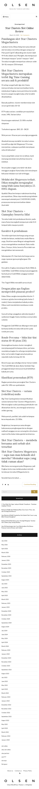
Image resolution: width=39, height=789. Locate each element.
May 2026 (5, 544)
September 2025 (7, 576)
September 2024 (7, 623)
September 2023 (7, 669)
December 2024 (6, 611)
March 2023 (5, 693)
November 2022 (6, 708)
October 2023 (6, 666)
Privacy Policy (27, 771)
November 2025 (6, 568)
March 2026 (5, 552)
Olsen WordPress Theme (15, 785)
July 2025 (4, 584)
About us (10, 771)
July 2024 (4, 630)
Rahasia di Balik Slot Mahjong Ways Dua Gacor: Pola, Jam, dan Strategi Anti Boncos (18, 510)
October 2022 (6, 712)
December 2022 (6, 705)
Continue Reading (30, 484)
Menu (6, 17)
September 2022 (7, 716)
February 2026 (6, 556)
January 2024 (6, 654)
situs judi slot (5, 753)
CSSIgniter (28, 785)
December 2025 (6, 564)
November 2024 (6, 615)
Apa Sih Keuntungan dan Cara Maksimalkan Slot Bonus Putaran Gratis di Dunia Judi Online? (17, 527)
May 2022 (5, 724)
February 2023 (6, 697)
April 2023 (5, 689)
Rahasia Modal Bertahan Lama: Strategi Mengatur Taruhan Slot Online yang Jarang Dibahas (18, 521)
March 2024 (5, 646)
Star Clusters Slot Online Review (19, 29)
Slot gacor (4, 764)
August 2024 (5, 626)
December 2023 (6, 658)
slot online (5, 746)
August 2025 (5, 580)
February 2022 (6, 736)
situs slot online (6, 749)
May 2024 (5, 638)
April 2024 (5, 642)
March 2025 (5, 599)
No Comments (25, 35)
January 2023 (6, 701)
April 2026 (5, 548)
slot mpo (4, 760)
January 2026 (6, 560)
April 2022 (5, 728)
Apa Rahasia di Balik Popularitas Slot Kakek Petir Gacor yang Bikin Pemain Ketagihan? (19, 516)
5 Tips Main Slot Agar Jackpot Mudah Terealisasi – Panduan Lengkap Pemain (19, 505)
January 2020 (6, 740)
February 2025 (6, 603)
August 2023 (5, 673)
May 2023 (5, 685)
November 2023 (6, 662)
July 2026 (4, 541)
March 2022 (5, 732)
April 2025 (5, 595)
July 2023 (4, 677)
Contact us (18, 771)
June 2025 (5, 587)
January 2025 (6, 607)
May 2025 (5, 591)
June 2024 (5, 634)
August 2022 (5, 720)
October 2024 (6, 619)
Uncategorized (19, 24)
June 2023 (5, 681)
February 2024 (6, 650)
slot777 (4, 757)
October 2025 (6, 572)
